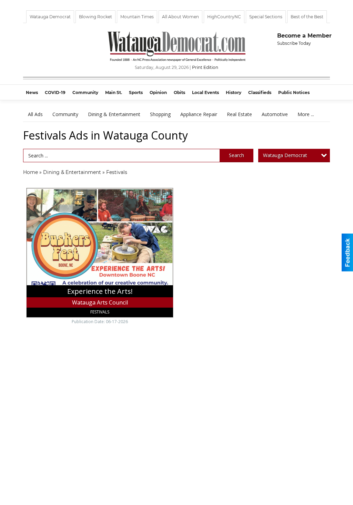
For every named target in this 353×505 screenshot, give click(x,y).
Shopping (160, 114)
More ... (305, 114)
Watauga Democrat (50, 16)
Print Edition (205, 67)
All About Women (180, 16)
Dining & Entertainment (114, 114)
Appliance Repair (198, 114)
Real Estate (239, 114)
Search (236, 155)
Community (65, 114)
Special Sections (265, 16)
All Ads (35, 114)
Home (30, 172)
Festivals (116, 172)
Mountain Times (137, 16)
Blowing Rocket (95, 16)
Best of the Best (307, 16)
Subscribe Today (294, 43)
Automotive (275, 114)
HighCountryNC (224, 16)
